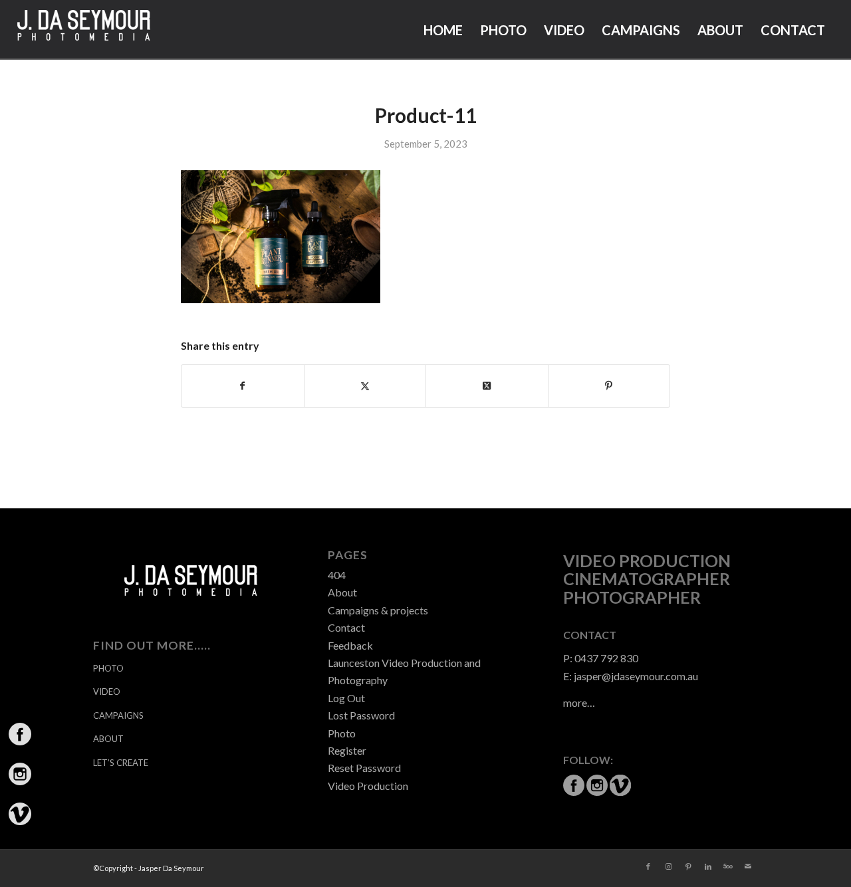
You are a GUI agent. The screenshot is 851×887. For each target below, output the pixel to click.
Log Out (346, 698)
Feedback (350, 645)
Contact (346, 627)
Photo (342, 733)
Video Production (368, 785)
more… (579, 702)
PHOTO (108, 668)
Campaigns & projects (378, 610)
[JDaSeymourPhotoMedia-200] (83, 30)
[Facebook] (648, 866)
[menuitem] (443, 30)
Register (347, 750)
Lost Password (361, 715)
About (342, 592)
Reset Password (364, 767)
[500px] (728, 866)
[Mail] (748, 866)
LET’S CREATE (120, 762)
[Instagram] (668, 866)
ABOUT (108, 738)
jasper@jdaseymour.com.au (636, 676)
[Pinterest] (688, 866)
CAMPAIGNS (118, 715)
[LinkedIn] (708, 866)
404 (337, 575)
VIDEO (106, 691)
